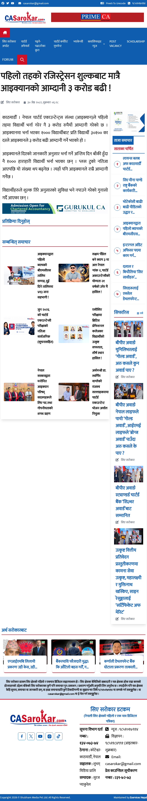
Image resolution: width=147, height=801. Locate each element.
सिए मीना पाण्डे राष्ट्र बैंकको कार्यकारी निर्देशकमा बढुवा (132, 185)
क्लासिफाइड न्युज (94, 44)
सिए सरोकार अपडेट (9, 43)
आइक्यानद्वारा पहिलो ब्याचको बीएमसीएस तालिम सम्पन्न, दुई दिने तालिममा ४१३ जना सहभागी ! (133, 229)
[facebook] (4, 3)
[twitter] (8, 3)
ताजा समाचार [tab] (123, 140)
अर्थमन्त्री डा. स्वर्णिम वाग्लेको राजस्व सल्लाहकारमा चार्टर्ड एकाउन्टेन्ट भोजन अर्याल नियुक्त (100, 392)
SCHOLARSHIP (136, 41)
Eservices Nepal (138, 797)
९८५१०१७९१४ (138, 3)
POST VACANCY (115, 43)
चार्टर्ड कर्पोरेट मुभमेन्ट (61, 43)
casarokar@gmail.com (36, 3)
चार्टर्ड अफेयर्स (25, 43)
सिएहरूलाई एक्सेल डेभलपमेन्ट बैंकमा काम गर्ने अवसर (133, 294)
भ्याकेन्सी (78, 41)
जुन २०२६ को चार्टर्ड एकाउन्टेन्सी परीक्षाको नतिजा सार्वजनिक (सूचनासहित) (45, 326)
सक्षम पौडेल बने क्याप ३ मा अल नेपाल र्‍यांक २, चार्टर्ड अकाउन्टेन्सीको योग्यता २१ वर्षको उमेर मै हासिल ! (101, 273)
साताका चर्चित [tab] (123, 149)
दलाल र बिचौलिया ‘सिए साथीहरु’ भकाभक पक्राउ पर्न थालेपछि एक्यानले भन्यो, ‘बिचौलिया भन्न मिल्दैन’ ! (133, 272)
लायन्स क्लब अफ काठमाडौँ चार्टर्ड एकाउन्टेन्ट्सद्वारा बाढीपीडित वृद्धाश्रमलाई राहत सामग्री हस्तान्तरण (134, 164)
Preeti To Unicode (115, 3)
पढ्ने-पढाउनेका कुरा (40, 46)
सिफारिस (121, 312)
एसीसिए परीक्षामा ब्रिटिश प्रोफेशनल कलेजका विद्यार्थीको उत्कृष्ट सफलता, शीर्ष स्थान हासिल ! (98, 334)
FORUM (7, 60)
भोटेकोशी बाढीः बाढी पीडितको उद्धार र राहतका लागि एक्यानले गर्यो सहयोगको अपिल (133, 207)
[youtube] (13, 3)
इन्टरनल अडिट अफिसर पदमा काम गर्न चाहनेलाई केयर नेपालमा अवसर (133, 250)
